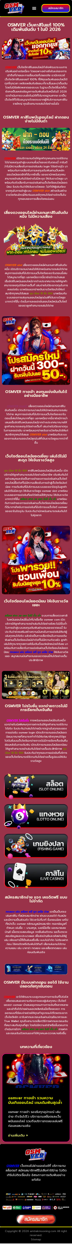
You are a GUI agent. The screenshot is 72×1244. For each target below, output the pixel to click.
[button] (34, 8)
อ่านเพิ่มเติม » (18, 1135)
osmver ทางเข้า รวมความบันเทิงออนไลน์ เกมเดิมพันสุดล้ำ (35, 1100)
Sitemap (36, 1239)
